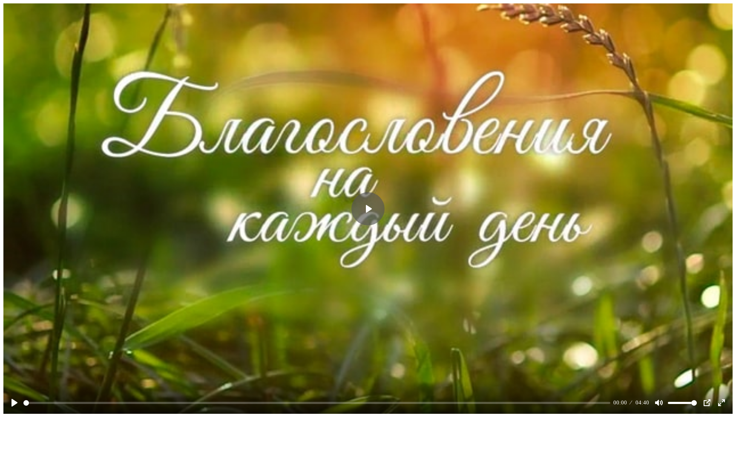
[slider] (316, 403)
